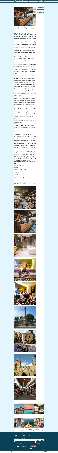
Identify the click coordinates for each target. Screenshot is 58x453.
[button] (15, 16)
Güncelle (33, 28)
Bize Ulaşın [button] (20, 0)
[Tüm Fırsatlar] (40, 1)
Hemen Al (42, 12)
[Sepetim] (43, 1)
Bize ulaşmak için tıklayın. (28, 442)
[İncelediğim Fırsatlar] (42, 1)
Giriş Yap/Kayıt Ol (42, 0)
